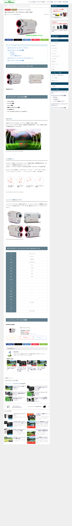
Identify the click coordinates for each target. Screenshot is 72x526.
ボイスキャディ (7, 9)
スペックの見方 (54, 77)
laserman (47, 14)
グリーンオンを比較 (57, 1)
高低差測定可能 (14, 9)
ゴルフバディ (54, 58)
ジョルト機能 (28, 9)
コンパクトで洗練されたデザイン (16, 55)
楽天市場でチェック (26, 337)
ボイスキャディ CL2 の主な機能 (16, 50)
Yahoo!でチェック (40, 337)
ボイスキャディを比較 (41, 1)
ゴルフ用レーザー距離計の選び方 (58, 75)
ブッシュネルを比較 (31, 1)
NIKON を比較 (65, 1)
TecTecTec (53, 61)
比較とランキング (55, 80)
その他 (53, 69)
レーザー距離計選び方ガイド (57, 17)
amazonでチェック (13, 337)
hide (14, 45)
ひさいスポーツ (33, 333)
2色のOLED (12, 52)
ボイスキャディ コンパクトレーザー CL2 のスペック (20, 58)
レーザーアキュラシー (56, 56)
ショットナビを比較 (49, 1)
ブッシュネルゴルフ (55, 42)
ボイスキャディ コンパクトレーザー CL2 (18, 47)
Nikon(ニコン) (54, 45)
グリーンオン (54, 53)
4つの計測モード (56, 99)
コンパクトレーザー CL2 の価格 (16, 60)
